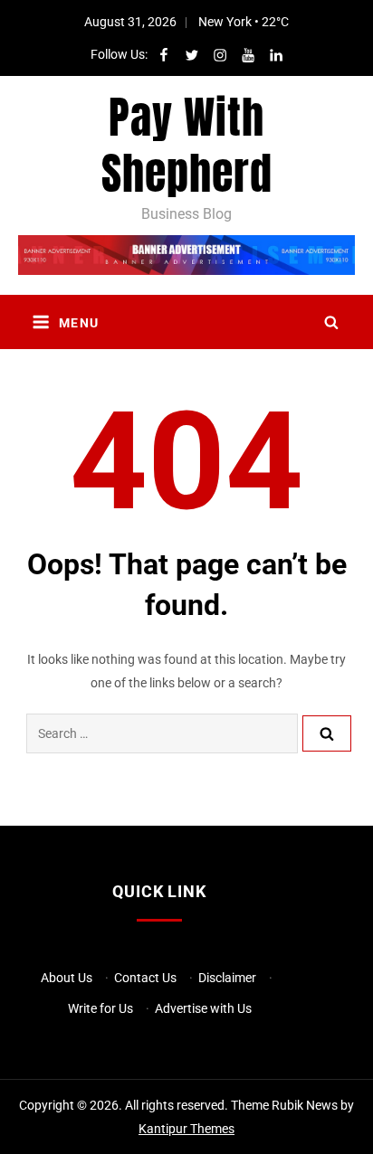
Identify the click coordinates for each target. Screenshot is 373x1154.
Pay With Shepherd (187, 145)
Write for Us (100, 1008)
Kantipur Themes (186, 1128)
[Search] (326, 733)
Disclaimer (227, 977)
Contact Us (145, 977)
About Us (66, 977)
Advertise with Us (203, 1008)
